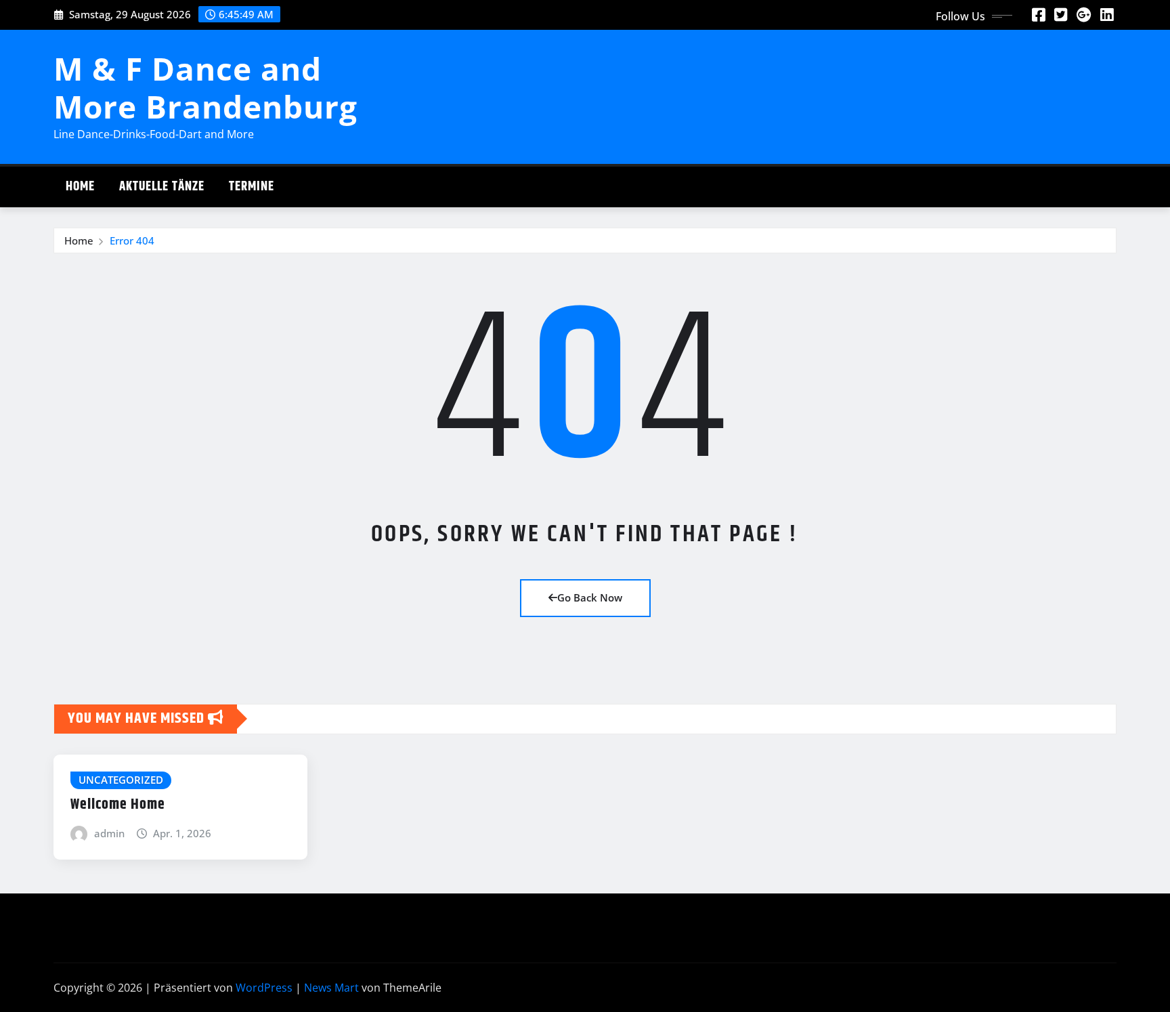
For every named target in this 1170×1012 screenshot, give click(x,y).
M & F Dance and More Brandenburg (205, 87)
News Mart (331, 987)
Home (80, 186)
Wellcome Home (117, 804)
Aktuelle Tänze (161, 186)
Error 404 (132, 240)
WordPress (264, 987)
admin (109, 833)
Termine (251, 186)
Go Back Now (589, 597)
